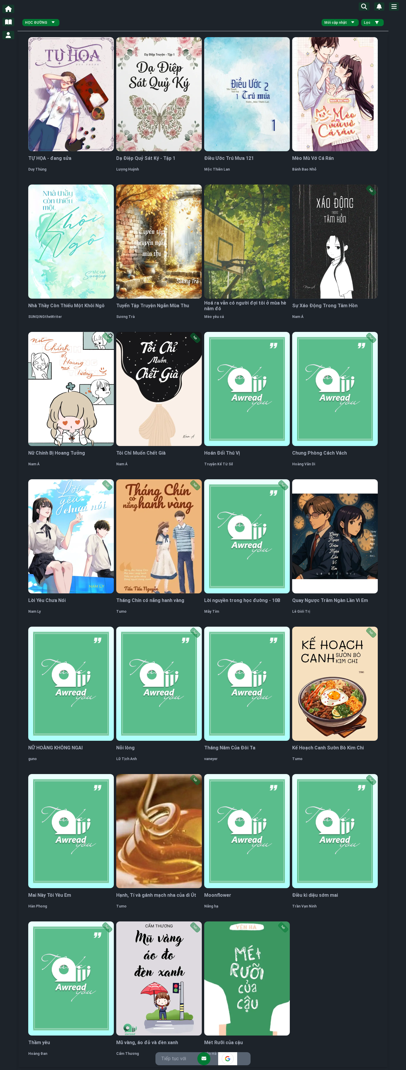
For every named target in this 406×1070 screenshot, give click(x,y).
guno (32, 759)
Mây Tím (211, 611)
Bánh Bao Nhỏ (304, 169)
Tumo (121, 611)
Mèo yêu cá (214, 317)
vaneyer (211, 759)
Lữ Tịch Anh (126, 759)
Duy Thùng (37, 169)
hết (371, 190)
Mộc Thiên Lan (217, 169)
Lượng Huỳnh (127, 169)
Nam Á (297, 317)
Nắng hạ (211, 906)
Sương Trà (125, 317)
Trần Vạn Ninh (304, 906)
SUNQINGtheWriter (45, 317)
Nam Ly (34, 611)
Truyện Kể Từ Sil (218, 464)
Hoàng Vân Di (303, 464)
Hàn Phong (37, 906)
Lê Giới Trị (301, 611)
